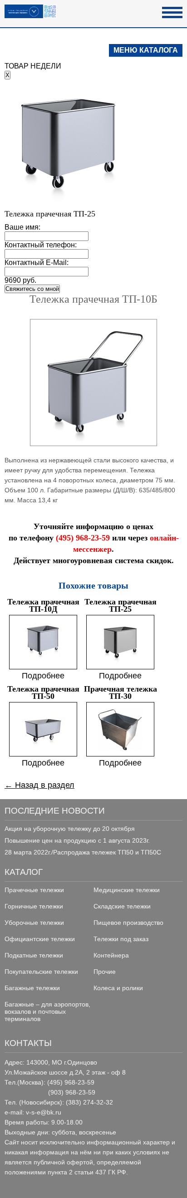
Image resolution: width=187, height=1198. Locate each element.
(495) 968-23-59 (83, 537)
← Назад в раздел (39, 785)
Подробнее (43, 675)
